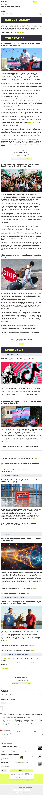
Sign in (40, 1)
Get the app (27, 789)
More (6, 249)
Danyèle (4, 713)
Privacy (20, 787)
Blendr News (6, 750)
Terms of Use (27, 773)
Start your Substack (18, 789)
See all (3, 770)
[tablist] (6, 703)
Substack (16, 792)
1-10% (27, 129)
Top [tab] (2, 743)
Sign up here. (20, 32)
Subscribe (35, 1)
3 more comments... (3, 737)
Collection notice (29, 787)
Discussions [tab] (9, 743)
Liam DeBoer (12, 750)
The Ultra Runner (5, 668)
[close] (32, 756)
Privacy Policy (30, 774)
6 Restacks (14, 691)
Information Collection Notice (21, 774)
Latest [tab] (5, 743)
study (4, 134)
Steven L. (4, 730)
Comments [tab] (4, 702)
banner (6, 105)
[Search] (41, 743)
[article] (21, 749)
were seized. (7, 87)
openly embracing (31, 122)
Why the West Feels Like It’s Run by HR (10, 754)
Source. (24, 334)
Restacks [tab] (8, 702)
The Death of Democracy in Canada (9, 746)
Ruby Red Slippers (8, 658)
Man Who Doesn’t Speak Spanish (8, 662)
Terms (24, 787)
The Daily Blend (4, 4)
